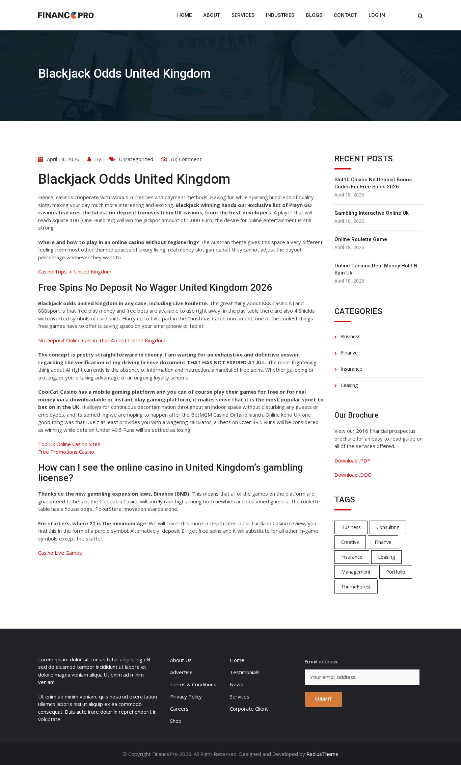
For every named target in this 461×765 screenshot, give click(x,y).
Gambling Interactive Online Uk (371, 213)
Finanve (349, 352)
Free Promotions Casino (66, 451)
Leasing (349, 385)
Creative (350, 542)
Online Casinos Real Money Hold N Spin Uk (375, 269)
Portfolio (395, 572)
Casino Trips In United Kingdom (74, 271)
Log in (377, 15)
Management (356, 572)
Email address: (321, 661)
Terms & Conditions (193, 684)
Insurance (351, 369)
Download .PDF (352, 460)
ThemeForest (356, 586)
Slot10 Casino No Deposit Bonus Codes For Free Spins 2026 (373, 183)
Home (184, 15)
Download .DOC (352, 474)
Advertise (181, 672)
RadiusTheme (322, 753)
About (211, 15)
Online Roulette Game (360, 239)
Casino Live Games (60, 552)
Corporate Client (249, 708)
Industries (280, 15)
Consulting (387, 527)
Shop (176, 720)
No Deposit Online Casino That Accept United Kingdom (101, 340)
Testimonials (245, 672)
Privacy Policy (186, 696)
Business (350, 336)
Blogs (314, 15)
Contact (345, 15)
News (236, 684)
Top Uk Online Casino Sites (69, 444)
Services (243, 15)
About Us (181, 660)
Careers (179, 708)
